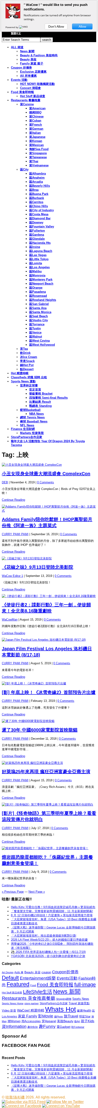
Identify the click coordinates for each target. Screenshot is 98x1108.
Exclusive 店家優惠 (33, 71)
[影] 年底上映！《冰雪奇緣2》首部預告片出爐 (48, 692)
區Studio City (38, 320)
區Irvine (34, 247)
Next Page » (36, 891)
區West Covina (39, 340)
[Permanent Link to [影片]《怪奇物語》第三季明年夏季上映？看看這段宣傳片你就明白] (49, 805)
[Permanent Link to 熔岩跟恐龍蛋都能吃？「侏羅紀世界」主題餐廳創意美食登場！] (49, 848)
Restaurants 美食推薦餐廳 (28, 998)
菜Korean (35, 141)
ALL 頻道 (17, 47)
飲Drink (25, 353)
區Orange (35, 287)
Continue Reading (13, 499)
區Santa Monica (40, 312)
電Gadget (63, 1027)
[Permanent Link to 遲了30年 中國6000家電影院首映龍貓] (49, 721)
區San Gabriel (39, 304)
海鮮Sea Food (39, 149)
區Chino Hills (38, 206)
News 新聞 (27, 51)
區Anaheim (37, 177)
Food (33, 985)
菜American (37, 108)
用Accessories (31, 1021)
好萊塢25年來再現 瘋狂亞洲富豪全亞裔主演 (46, 771)
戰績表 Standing (40, 406)
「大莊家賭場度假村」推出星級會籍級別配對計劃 (43, 935)
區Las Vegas (37, 255)
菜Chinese (36, 116)
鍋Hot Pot (27, 365)
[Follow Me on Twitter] (65, 1102)
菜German (36, 128)
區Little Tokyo (39, 259)
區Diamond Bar (40, 218)
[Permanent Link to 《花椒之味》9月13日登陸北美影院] (49, 558)
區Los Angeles (39, 267)
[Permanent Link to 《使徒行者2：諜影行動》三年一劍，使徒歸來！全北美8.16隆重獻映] (49, 596)
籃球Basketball (30, 410)
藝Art (77, 1021)
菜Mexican (36, 145)
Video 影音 (9, 1010)
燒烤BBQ (35, 112)
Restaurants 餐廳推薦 (25, 100)
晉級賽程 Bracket (40, 393)
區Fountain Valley (41, 226)
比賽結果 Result (40, 401)
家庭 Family (27, 1016)
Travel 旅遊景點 (79, 1003)
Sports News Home (12, 1003)
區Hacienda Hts (40, 243)
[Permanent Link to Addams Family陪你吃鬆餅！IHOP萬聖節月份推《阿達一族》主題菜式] (49, 509)
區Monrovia (37, 275)
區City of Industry (41, 210)
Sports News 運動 (23, 381)
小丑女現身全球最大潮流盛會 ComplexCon (46, 473)
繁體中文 (16, 33)
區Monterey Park (40, 279)
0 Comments (45, 482)
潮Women (14, 1021)
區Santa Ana (37, 308)
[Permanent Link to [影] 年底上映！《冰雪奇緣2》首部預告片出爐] (49, 683)
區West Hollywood (42, 344)
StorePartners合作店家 (26, 437)
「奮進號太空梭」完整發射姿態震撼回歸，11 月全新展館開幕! (52, 911)
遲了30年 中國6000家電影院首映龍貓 (39, 729)
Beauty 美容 (32, 972)
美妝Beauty (65, 1021)
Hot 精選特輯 (19, 373)
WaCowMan (10, 619)
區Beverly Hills (39, 185)
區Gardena (36, 234)
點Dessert (27, 369)
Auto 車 (18, 972)
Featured (18, 984)
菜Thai (33, 161)
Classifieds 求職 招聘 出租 (29, 377)
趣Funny (47, 1026)
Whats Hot (60, 1009)
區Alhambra (37, 173)
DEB (5, 482)
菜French (35, 124)
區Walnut (35, 336)
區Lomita (35, 263)
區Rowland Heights (42, 300)
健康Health (84, 1010)
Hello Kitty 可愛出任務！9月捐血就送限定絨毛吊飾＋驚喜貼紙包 (53, 907)
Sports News (80, 998)
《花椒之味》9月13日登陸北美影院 (37, 567)
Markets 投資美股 (32, 433)
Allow (82, 26)
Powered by (12, 27)
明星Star (84, 1016)
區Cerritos (36, 202)
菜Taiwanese (38, 157)
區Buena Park (38, 194)
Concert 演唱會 (30, 88)
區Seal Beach (38, 316)
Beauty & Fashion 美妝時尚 (39, 55)
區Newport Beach (41, 283)
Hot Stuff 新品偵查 (32, 96)
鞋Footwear (77, 1027)
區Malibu (35, 271)
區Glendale (37, 238)
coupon (46, 972)
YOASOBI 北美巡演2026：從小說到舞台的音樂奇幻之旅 (48, 956)
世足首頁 (35, 389)
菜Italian (35, 132)
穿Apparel (49, 1021)
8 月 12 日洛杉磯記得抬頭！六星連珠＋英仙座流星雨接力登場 (52, 915)
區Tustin (35, 328)
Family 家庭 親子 (31, 63)
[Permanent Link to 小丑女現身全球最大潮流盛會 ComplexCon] (49, 465)
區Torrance (36, 324)
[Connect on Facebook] (21, 1106)
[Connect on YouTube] (61, 1106)
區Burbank (36, 198)
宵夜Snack (27, 361)
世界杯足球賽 (29, 385)
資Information (14, 1026)
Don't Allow (56, 26)
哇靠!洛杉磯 (15, 1097)
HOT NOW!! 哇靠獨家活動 (37, 84)
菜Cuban (35, 120)
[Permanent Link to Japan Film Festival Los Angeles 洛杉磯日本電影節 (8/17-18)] (49, 640)
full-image (85, 984)
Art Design (7, 972)
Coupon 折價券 (21, 67)
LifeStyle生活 (37, 992)
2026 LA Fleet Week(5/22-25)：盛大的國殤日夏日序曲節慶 (49, 939)
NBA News (36, 413)
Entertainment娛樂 (38, 978)
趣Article (32, 1027)
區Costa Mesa (38, 214)
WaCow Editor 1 (12, 576)
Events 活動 (19, 80)
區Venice (35, 332)
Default (10, 978)
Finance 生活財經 (23, 429)
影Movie (45, 1016)
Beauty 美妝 (28, 59)
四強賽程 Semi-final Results (48, 397)
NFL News (27, 425)
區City (24, 169)
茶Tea (24, 348)
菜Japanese (37, 137)
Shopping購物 (63, 999)
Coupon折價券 (65, 972)
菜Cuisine (27, 104)
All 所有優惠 (28, 75)
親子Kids (87, 1021)
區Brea (34, 190)
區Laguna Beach (40, 251)
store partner (31, 1003)
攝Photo (58, 1016)
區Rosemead (38, 295)
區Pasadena (37, 291)
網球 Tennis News (32, 417)
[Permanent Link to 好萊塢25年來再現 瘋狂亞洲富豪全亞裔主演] (49, 763)
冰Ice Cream (28, 357)
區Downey (36, 222)
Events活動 (67, 978)
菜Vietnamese (39, 165)
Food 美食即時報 (22, 92)
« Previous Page (13, 891)
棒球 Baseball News (33, 421)
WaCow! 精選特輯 (30, 1010)
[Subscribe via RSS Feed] (24, 1102)
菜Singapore (38, 153)
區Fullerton (37, 230)
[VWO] (23, 27)
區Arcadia (36, 181)
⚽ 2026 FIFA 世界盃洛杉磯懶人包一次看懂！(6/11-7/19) (48, 952)
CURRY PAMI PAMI (15, 534)
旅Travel (71, 1016)
